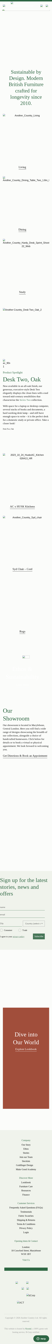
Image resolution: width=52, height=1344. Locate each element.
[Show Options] (42, 923)
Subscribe (38, 936)
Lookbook (26, 1182)
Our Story (26, 1145)
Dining (22, 229)
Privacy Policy (26, 1228)
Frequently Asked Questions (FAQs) (26, 1207)
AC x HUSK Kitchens (22, 506)
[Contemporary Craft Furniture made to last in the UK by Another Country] (22, 5)
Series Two (25, 400)
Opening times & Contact (26, 1241)
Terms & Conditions (26, 1224)
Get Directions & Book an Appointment (25, 755)
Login (26, 1232)
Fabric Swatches (26, 1216)
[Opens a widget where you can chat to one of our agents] (41, 1339)
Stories (26, 1153)
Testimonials (26, 1212)
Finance (26, 1194)
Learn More (22, 684)
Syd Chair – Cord (22, 569)
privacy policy (18, 937)
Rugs (22, 631)
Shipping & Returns (26, 1220)
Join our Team (25, 1157)
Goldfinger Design (24, 1165)
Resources (26, 1190)
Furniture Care (26, 1186)
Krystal (28, 1329)
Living (22, 167)
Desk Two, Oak (8, 429)
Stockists (26, 1161)
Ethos (26, 1149)
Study (22, 292)
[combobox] (33, 923)
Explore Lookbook (26, 1049)
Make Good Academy (26, 1169)
